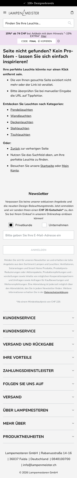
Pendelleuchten (21, 109)
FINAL (36, 41)
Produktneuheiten (23, 436)
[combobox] (38, 23)
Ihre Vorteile (17, 357)
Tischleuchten (20, 134)
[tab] (38, 317)
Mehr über (14, 423)
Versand (12, 396)
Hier (43, 36)
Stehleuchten (19, 128)
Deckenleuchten (21, 122)
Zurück (15, 148)
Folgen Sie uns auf (23, 383)
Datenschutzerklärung (56, 292)
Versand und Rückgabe (28, 344)
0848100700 (61, 459)
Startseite (47, 166)
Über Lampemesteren (25, 410)
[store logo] (26, 12)
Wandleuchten (20, 116)
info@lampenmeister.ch (39, 465)
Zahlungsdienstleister (28, 370)
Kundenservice (19, 317)
